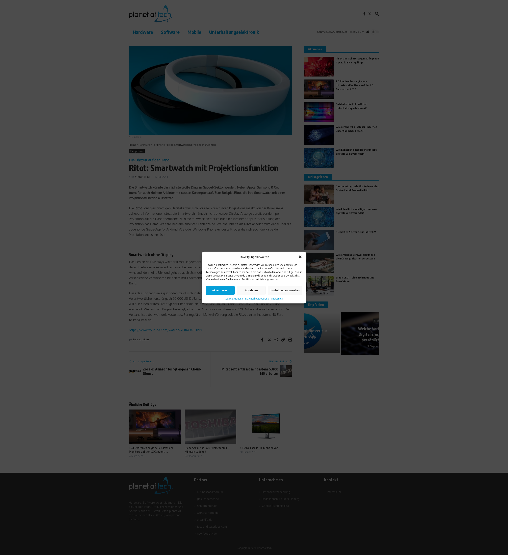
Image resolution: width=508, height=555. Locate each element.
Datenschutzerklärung (257, 298)
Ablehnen (251, 290)
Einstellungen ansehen (285, 290)
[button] (300, 257)
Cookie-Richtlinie (234, 298)
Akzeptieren (220, 290)
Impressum (277, 298)
